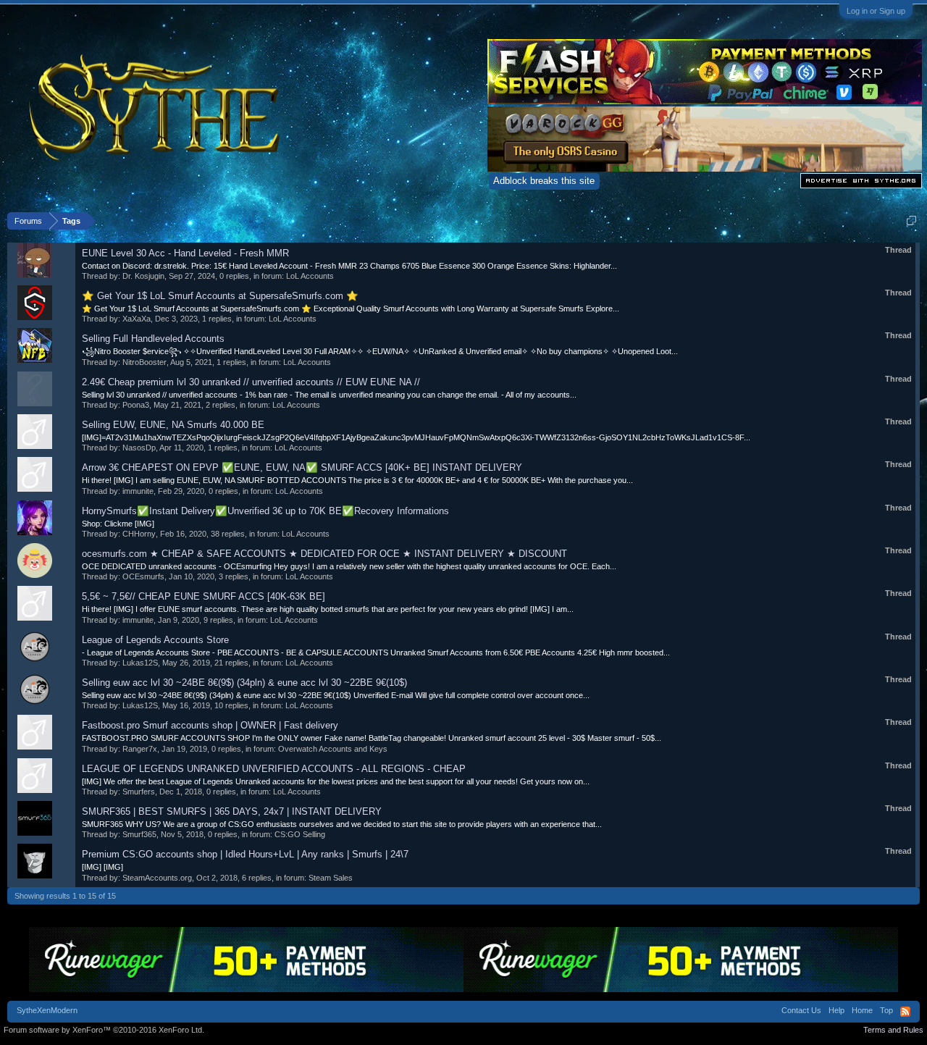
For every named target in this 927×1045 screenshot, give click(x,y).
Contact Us (801, 1010)
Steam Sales (331, 877)
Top (886, 1010)
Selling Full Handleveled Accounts (153, 338)
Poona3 (135, 404)
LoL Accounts (310, 276)
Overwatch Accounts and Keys (332, 748)
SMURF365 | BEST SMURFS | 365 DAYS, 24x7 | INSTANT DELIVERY (232, 811)
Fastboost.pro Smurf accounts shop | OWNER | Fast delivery (210, 725)
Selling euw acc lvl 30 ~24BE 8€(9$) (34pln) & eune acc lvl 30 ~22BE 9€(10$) (244, 682)
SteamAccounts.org (157, 877)
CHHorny (139, 533)
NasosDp (139, 447)
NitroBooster (144, 362)
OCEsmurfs (143, 576)
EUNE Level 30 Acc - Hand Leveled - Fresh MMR (185, 253)
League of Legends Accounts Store (155, 639)
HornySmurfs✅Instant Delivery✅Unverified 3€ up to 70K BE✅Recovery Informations (265, 510)
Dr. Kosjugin (143, 276)
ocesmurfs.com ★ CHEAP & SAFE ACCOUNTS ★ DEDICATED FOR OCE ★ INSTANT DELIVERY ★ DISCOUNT (324, 553)
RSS (905, 1012)
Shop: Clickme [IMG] (118, 523)
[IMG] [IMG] (102, 867)
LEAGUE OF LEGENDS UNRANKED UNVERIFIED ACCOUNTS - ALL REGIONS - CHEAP (274, 768)
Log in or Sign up (876, 11)
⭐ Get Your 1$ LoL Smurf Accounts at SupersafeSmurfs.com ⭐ (220, 295)
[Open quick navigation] (911, 220)
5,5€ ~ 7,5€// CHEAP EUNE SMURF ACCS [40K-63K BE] (203, 596)
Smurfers (138, 791)
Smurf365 (139, 834)
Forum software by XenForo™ (104, 1029)
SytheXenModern (47, 1010)
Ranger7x (139, 748)
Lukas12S (140, 662)
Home (862, 1010)
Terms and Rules (893, 1029)
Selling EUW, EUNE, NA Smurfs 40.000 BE (173, 424)
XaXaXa (136, 318)
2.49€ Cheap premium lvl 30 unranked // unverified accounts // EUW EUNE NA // (251, 382)
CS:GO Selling (299, 834)
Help (836, 1010)
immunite (138, 491)
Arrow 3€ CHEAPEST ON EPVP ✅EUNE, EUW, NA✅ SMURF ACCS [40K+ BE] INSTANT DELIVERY (302, 467)
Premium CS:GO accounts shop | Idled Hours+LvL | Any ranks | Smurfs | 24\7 (245, 854)
